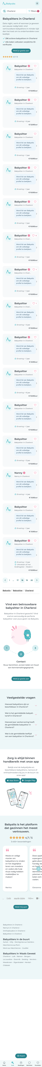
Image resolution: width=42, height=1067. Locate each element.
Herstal (28, 962)
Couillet (25, 948)
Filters (34, 11)
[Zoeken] (4, 11)
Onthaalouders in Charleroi (14, 931)
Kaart (22, 1056)
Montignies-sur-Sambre (24, 942)
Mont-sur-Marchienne (12, 948)
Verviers (33, 959)
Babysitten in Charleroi (12, 934)
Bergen (27, 956)
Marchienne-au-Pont (11, 945)
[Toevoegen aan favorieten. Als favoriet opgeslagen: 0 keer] (35, 66)
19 (27, 580)
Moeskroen (7, 962)
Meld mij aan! (21, 907)
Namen (20, 956)
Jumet (5, 942)
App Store (14, 780)
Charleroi (6, 956)
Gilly (11, 942)
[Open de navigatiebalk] (37, 3)
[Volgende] (36, 580)
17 (18, 580)
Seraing (25, 959)
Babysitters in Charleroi (12, 925)
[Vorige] (5, 580)
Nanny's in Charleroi (11, 928)
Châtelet (6, 965)
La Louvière (7, 959)
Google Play (29, 780)
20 (32, 580)
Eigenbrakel (18, 962)
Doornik (17, 959)
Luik (13, 956)
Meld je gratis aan (21, 51)
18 (22, 580)
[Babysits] (9, 3)
